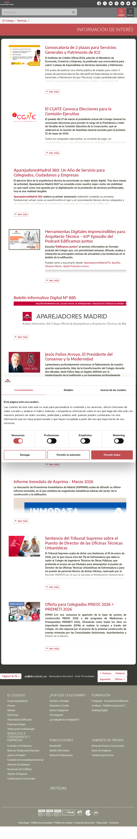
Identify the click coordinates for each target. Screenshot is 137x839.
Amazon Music (53, 266)
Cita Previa (12, 714)
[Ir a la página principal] (7, 2)
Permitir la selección (68, 454)
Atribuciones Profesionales (20, 728)
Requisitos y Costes (59, 705)
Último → (120, 679)
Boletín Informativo (59, 750)
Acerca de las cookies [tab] (113, 390)
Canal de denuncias (84, 822)
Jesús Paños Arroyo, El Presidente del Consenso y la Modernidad (79, 356)
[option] (26, 700)
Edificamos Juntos (66, 246)
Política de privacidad (41, 822)
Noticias (11, 710)
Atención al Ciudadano (18, 764)
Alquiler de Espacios (17, 773)
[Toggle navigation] (130, 13)
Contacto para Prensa (102, 755)
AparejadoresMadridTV (97, 262)
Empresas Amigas (16, 724)
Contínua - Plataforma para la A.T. (109, 705)
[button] (10, 676)
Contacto (114, 822)
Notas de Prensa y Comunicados (108, 745)
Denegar (25, 454)
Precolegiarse (56, 714)
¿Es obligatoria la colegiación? (64, 719)
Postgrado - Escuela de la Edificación (110, 700)
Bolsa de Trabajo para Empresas (23, 750)
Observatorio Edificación (19, 719)
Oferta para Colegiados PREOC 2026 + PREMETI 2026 (79, 606)
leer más (54, 91)
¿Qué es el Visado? (16, 755)
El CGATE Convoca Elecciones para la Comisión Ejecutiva (78, 111)
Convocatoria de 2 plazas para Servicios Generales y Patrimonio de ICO (80, 50)
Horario (11, 705)
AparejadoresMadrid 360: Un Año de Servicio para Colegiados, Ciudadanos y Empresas (59, 172)
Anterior (120, 673)
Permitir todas (112, 454)
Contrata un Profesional (19, 745)
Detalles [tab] (68, 390)
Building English (100, 710)
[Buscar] (73, 12)
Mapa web (102, 822)
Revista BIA (55, 745)
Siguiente (105, 679)
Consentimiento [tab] (23, 390)
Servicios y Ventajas (59, 700)
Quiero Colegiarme (59, 710)
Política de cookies (64, 822)
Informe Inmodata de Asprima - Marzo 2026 (53, 481)
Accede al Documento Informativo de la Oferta (86, 642)
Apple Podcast (71, 266)
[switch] (51, 441)
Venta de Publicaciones (61, 755)
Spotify (116, 262)
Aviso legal (23, 822)
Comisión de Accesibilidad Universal (25, 759)
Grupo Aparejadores (17, 700)
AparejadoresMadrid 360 (28, 196)
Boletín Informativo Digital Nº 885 (45, 297)
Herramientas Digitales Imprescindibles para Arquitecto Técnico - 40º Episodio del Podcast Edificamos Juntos (85, 236)
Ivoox (85, 266)
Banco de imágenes (101, 750)
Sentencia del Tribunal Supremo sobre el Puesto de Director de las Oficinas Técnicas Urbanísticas (84, 543)
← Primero (105, 673)
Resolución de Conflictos (19, 769)
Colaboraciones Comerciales (21, 778)
